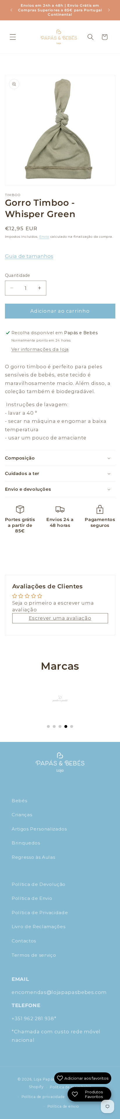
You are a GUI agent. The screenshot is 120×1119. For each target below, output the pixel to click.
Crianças (22, 814)
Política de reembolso (70, 1087)
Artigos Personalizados (39, 829)
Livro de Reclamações (38, 926)
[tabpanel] (60, 698)
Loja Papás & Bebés (52, 1079)
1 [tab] (48, 726)
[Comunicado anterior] (11, 9)
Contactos (24, 941)
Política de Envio (32, 898)
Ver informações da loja (40, 349)
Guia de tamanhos (29, 256)
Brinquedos (26, 843)
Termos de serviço (34, 955)
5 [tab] (71, 726)
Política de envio (63, 1106)
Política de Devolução (39, 884)
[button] (13, 37)
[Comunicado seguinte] (109, 9)
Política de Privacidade (40, 912)
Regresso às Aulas (33, 857)
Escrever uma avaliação (60, 618)
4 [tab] (65, 726)
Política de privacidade (43, 1097)
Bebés (19, 800)
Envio (44, 237)
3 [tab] (60, 726)
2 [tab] (54, 726)
